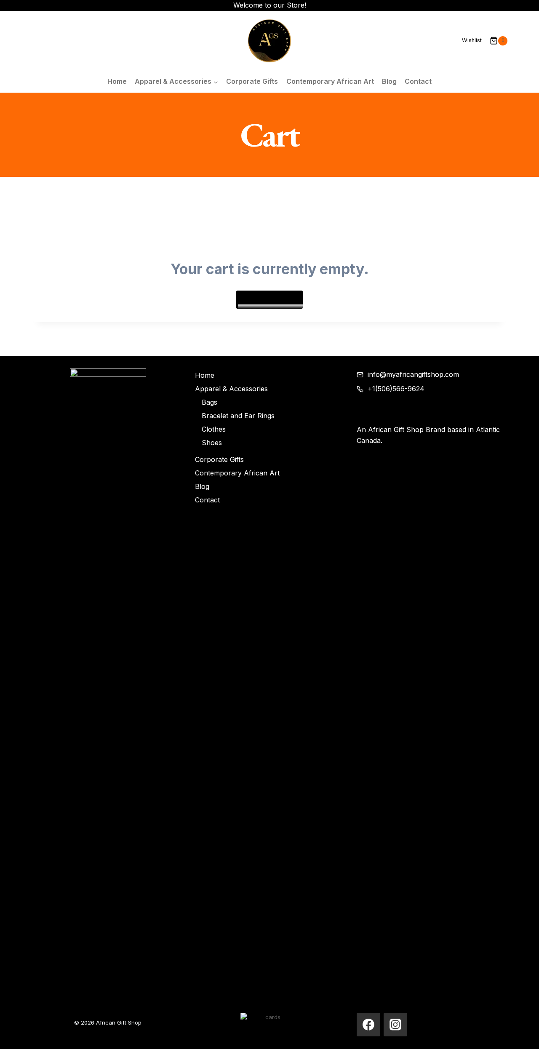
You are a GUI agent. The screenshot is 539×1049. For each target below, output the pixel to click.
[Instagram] (395, 1024)
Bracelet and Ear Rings (238, 415)
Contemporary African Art (330, 81)
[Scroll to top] (520, 1034)
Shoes (212, 442)
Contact (418, 81)
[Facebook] (368, 1024)
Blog (389, 81)
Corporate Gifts (252, 81)
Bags (209, 402)
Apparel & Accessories (231, 388)
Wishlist (472, 40)
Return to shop (269, 299)
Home (117, 81)
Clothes (214, 429)
